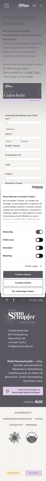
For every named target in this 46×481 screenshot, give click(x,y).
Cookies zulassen (23, 274)
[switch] (39, 240)
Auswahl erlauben (23, 283)
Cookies (39, 419)
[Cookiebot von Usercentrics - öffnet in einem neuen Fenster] (32, 187)
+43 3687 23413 (17, 342)
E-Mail (29, 76)
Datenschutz (16, 425)
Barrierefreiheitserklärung (17, 419)
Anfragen (13, 473)
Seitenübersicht (23, 413)
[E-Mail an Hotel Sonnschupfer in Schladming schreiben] (34, 5)
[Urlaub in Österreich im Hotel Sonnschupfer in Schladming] (23, 8)
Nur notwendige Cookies (23, 291)
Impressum (31, 425)
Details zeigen (31, 266)
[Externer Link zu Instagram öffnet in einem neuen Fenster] (7, 300)
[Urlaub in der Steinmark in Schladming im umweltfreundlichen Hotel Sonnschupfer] (14, 438)
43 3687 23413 (33, 72)
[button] (6, 5)
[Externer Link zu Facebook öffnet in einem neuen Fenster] (13, 300)
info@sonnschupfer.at (20, 346)
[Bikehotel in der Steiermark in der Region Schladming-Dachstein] (31, 438)
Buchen (33, 473)
